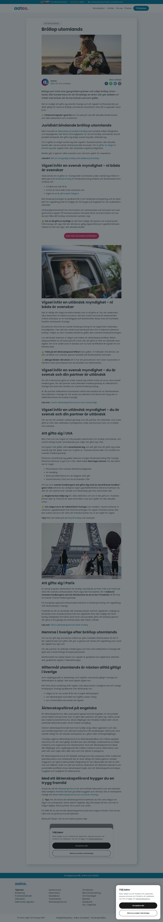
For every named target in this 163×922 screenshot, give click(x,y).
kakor (130, 899)
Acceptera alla (138, 905)
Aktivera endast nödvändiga (138, 913)
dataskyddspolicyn (143, 899)
